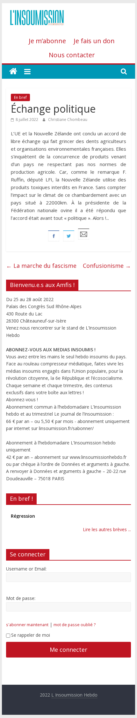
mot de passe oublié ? (75, 624)
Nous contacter (72, 55)
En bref (20, 97)
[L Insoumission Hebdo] (13, 71)
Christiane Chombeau (67, 119)
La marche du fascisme (41, 265)
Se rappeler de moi (30, 635)
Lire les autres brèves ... (107, 529)
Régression (23, 515)
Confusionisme (107, 265)
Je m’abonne (47, 40)
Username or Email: (26, 569)
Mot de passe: (20, 598)
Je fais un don (94, 40)
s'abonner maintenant (27, 624)
